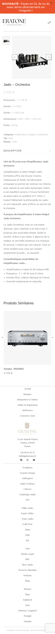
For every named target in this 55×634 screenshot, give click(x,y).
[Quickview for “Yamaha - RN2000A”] (27, 337)
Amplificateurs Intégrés (25, 134)
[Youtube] (34, 460)
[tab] (27, 151)
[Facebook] (21, 460)
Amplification (42, 134)
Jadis (10, 138)
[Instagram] (27, 460)
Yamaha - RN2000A (14, 369)
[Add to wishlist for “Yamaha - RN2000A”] (27, 362)
